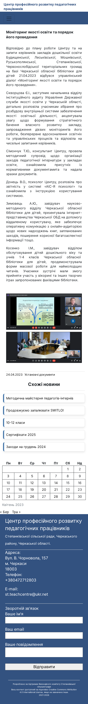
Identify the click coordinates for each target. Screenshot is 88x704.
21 (56, 489)
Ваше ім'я (14, 613)
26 (32, 496)
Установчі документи (40, 374)
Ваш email (14, 629)
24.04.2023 (14, 374)
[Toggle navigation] (9, 19)
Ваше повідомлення (24, 644)
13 (44, 483)
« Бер (4, 512)
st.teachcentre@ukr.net (26, 594)
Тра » (16, 512)
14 (56, 483)
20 (44, 489)
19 (32, 489)
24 (8, 496)
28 (56, 496)
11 (20, 483)
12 (32, 483)
